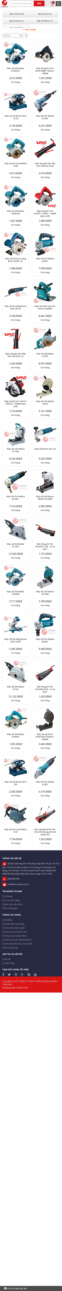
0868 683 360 (12, 878)
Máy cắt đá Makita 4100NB (15, 592)
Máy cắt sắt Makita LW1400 (45, 592)
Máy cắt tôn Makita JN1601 (15, 497)
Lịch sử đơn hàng (11, 900)
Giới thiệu (7, 919)
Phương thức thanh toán (15, 931)
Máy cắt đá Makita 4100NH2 (15, 69)
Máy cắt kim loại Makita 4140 (15, 164)
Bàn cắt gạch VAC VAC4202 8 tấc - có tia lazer (45, 689)
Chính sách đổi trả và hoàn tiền (18, 943)
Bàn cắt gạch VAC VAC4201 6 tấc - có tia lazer (45, 546)
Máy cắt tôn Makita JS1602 (45, 117)
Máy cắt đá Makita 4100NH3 (15, 212)
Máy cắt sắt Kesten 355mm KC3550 (45, 497)
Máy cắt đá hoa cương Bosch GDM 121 (15, 259)
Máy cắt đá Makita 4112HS (15, 545)
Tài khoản (8, 896)
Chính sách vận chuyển (14, 927)
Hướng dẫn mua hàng (13, 923)
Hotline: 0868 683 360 (16, 1288)
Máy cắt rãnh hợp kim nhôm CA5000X (45, 307)
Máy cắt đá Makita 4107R (45, 355)
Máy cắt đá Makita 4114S (15, 688)
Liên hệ (6, 959)
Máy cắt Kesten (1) (16, 21)
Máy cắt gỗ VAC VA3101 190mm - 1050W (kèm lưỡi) (15, 404)
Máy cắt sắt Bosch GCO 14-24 (15, 117)
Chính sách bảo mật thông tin (17, 939)
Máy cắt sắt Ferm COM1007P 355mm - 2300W (45, 737)
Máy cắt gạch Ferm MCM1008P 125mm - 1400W (45, 71)
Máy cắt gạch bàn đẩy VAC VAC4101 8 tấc (45, 164)
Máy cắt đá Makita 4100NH (15, 735)
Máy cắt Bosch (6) (16, 14)
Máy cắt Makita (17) (44, 21)
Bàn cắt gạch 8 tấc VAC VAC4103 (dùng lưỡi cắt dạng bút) (45, 832)
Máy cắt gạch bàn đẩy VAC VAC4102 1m (15, 355)
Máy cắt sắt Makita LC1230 (15, 450)
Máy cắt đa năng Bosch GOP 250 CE (15, 307)
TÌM (39, 3)
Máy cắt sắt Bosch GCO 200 (15, 783)
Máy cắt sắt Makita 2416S (45, 402)
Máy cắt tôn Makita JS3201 (45, 259)
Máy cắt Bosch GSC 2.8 (45, 448)
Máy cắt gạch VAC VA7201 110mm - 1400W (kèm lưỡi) (45, 213)
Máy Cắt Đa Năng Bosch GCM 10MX (15, 640)
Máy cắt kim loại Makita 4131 (15, 830)
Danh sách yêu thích (12, 904)
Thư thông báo (10, 908)
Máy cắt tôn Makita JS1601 (45, 783)
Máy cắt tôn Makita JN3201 (45, 640)
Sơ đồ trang (8, 963)
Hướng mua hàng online (14, 935)
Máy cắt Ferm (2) (44, 14)
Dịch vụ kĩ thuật (10, 947)
